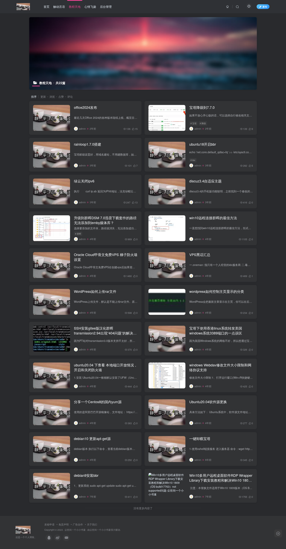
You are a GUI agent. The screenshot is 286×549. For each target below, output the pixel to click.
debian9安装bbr (86, 475)
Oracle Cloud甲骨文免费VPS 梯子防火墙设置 (105, 257)
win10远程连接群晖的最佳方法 (213, 217)
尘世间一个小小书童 (75, 529)
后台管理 (106, 6)
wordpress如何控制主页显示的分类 (216, 291)
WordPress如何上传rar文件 (95, 291)
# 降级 (203, 123)
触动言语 (59, 6)
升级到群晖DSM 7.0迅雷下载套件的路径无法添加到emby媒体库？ (105, 220)
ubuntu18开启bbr (202, 144)
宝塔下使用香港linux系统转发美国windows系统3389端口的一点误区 (215, 330)
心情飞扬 (90, 6)
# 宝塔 (193, 123)
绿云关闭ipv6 (84, 180)
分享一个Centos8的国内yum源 (98, 401)
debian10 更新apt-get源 (92, 438)
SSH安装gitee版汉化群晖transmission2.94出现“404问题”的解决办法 (105, 333)
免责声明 (64, 524)
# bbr (192, 160)
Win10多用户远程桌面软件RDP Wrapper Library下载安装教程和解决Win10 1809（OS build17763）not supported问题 (220, 480)
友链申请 (49, 524)
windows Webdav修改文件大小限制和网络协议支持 (220, 367)
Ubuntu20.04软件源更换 (208, 401)
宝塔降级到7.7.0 (202, 107)
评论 (70, 97)
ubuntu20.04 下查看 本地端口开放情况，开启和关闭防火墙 (105, 367)
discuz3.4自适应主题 (205, 180)
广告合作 (78, 524)
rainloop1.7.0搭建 (87, 144)
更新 (43, 97)
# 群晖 (78, 233)
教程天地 (75, 6)
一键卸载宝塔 (199, 438)
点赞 (61, 97)
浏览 (52, 97)
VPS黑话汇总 (199, 254)
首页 (46, 6)
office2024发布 (85, 107)
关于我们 (92, 524)
